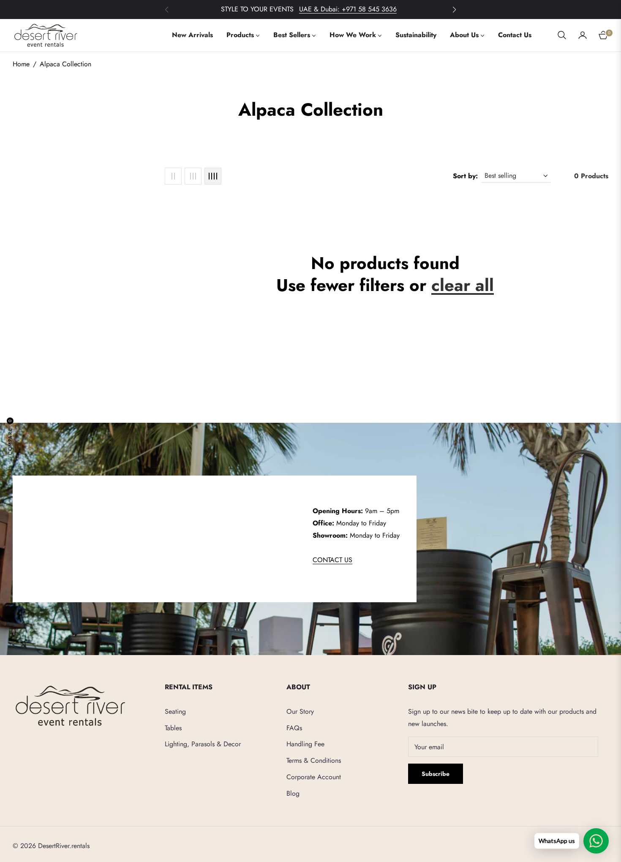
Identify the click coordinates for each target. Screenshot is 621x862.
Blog (293, 793)
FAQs (294, 728)
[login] (582, 35)
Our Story (300, 711)
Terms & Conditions (313, 760)
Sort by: (465, 176)
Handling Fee (305, 744)
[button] (454, 9)
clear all (462, 285)
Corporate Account (313, 777)
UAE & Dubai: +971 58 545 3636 (348, 9)
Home (21, 64)
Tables (173, 728)
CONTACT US (332, 560)
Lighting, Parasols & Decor (203, 744)
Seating (175, 711)
